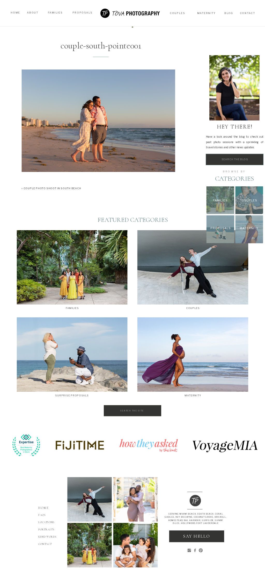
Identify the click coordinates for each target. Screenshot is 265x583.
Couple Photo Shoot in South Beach (52, 188)
